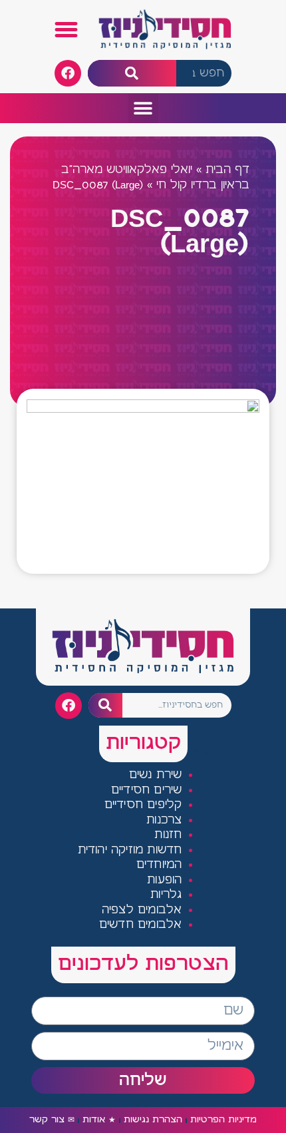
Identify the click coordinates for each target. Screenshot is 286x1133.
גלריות (166, 895)
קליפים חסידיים (143, 805)
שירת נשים (155, 775)
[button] (66, 30)
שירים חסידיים (146, 790)
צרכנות (164, 820)
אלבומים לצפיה (142, 910)
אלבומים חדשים (140, 925)
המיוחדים (159, 865)
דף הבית (227, 170)
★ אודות (99, 1120)
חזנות (168, 835)
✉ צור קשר (51, 1120)
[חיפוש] (132, 73)
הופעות (164, 880)
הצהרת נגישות (153, 1120)
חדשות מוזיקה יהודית (130, 850)
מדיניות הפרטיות (223, 1120)
